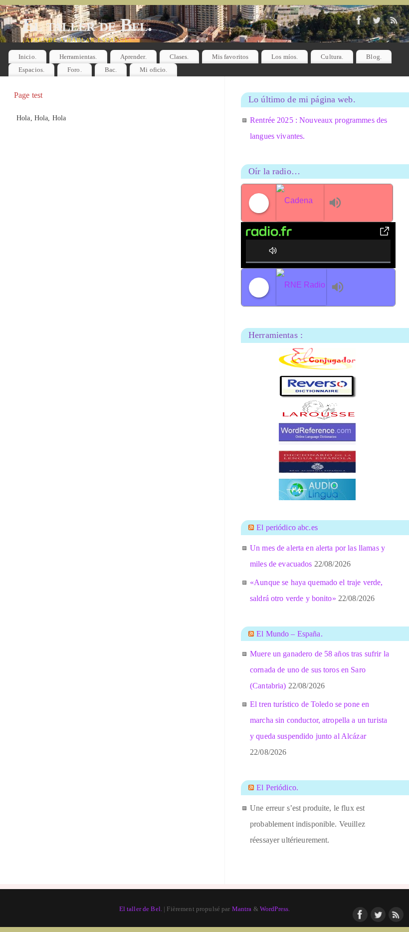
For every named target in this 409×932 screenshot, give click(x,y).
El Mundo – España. (289, 633)
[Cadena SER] (300, 203)
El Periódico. (277, 787)
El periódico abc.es (287, 527)
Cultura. (332, 56)
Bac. (111, 69)
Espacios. (31, 69)
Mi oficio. (153, 69)
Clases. (179, 56)
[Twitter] (376, 20)
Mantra (242, 909)
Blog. (374, 56)
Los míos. (284, 56)
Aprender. (133, 56)
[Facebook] (359, 20)
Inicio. (27, 56)
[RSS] (394, 20)
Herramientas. (78, 56)
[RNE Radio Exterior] (301, 287)
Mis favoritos (230, 56)
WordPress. (275, 909)
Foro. (74, 69)
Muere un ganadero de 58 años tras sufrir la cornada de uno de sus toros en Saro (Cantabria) (319, 669)
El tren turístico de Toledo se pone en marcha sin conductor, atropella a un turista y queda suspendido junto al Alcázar (318, 720)
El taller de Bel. (87, 25)
